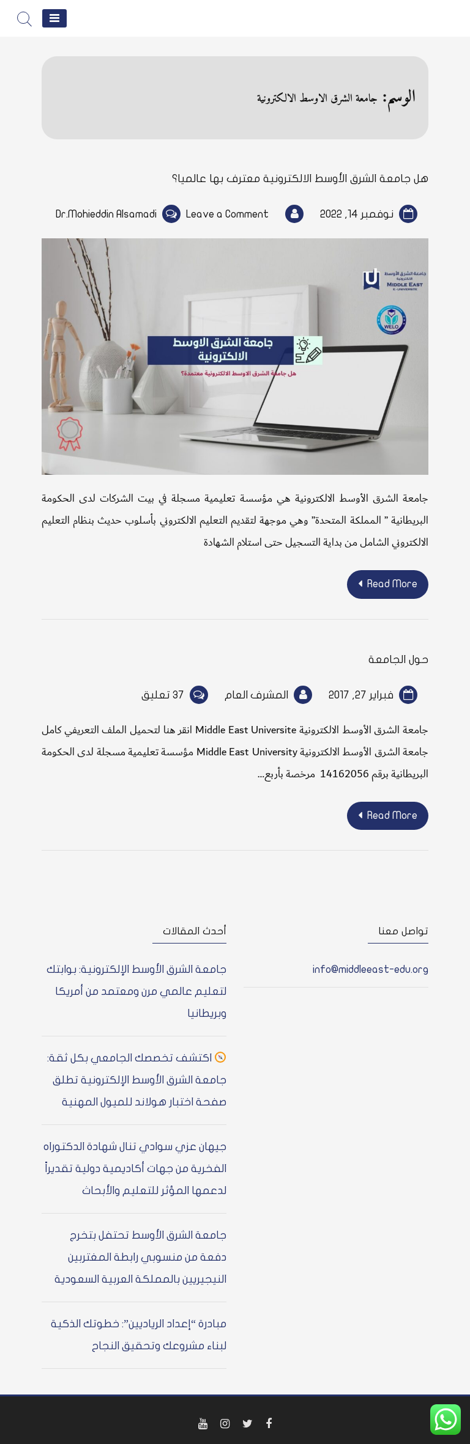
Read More (392, 584)
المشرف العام (256, 695)
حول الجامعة (398, 659)
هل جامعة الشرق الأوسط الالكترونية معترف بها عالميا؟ (300, 179)
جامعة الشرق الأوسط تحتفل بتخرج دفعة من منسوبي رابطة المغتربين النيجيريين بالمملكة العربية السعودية (140, 1257)
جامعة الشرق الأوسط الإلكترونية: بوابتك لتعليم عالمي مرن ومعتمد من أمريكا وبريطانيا (136, 991)
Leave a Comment (227, 214)
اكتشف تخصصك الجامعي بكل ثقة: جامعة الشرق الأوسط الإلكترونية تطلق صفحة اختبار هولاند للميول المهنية (137, 1080)
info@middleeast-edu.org (370, 969)
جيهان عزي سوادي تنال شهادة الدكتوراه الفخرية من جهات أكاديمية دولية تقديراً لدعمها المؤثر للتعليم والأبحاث (134, 1169)
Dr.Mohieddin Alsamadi (106, 214)
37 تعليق (162, 695)
